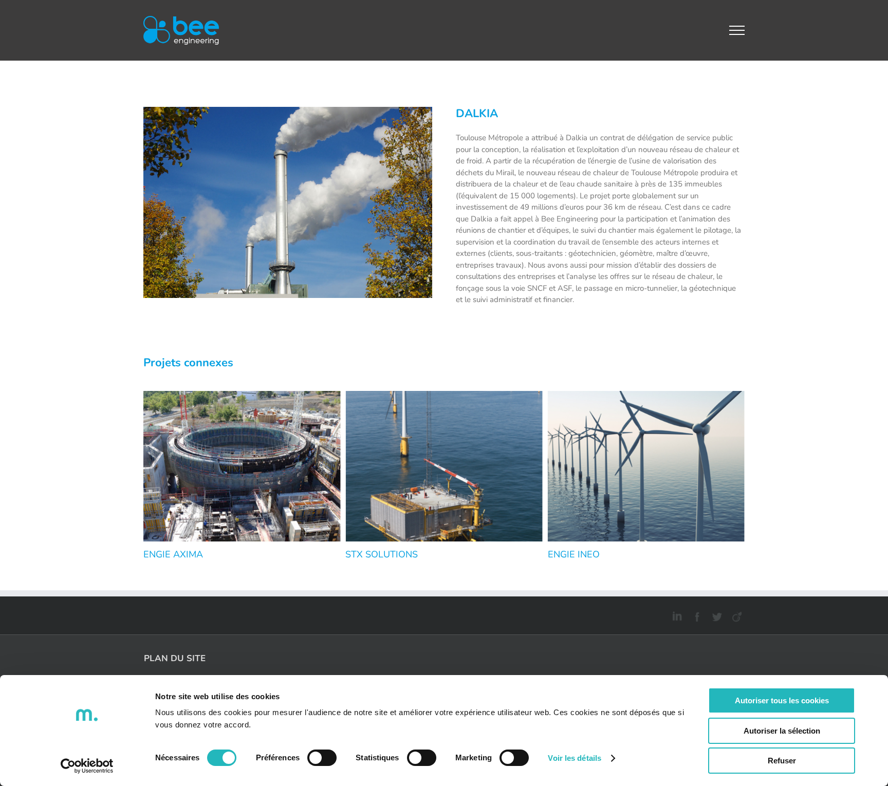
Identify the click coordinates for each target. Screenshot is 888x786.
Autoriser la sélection (782, 730)
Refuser (782, 760)
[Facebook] (696, 615)
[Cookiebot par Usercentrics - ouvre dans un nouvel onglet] (87, 766)
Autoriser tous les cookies (782, 700)
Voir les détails (574, 758)
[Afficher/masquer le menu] (737, 30)
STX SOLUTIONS (381, 554)
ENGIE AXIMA (173, 554)
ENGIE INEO (574, 554)
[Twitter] (716, 615)
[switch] (322, 758)
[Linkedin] (675, 615)
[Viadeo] (736, 615)
